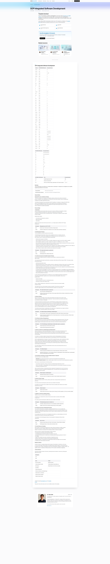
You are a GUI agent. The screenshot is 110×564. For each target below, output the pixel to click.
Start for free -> (42, 38)
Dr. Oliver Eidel (32, 10)
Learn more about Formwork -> (50, 38)
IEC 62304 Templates (37, 4)
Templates (31, 4)
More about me (49, 505)
